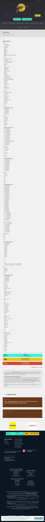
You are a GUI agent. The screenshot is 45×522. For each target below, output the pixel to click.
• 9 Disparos (6, 109)
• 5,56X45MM (6, 327)
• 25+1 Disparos (7, 142)
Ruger (13, 504)
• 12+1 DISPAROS (7, 130)
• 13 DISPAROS (6, 194)
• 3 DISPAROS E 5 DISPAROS (9, 141)
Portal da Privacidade (15, 519)
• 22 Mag (5, 101)
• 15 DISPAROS (6, 191)
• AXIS (5, 49)
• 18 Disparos (6, 231)
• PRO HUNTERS (7, 70)
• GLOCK (5, 63)
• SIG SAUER (6, 77)
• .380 (5, 182)
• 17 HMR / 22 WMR (7, 342)
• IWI (4, 66)
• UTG (5, 85)
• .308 (5, 330)
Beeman (14, 498)
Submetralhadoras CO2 (32, 496)
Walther (29, 497)
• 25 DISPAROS (6, 132)
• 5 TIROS (5, 256)
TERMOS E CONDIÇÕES (18, 442)
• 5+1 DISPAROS (7, 128)
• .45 (4, 177)
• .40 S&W (5, 295)
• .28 (4, 236)
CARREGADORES (6, 332)
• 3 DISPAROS (6, 205)
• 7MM (5, 337)
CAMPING (41, 23)
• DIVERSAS (6, 60)
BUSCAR (37, 15)
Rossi (27, 497)
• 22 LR (5, 348)
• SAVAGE (5, 74)
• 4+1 (4, 262)
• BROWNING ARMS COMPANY (10, 55)
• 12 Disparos (6, 229)
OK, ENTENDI (39, 518)
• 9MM (5, 319)
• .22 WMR (6, 118)
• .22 (4, 181)
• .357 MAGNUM (7, 316)
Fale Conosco (39, 1)
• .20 (4, 235)
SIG (17, 498)
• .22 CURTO (6, 285)
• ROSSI (5, 72)
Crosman (8, 498)
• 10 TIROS (6, 245)
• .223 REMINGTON (7, 291)
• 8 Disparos (6, 110)
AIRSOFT (37, 23)
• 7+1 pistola (6, 226)
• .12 (4, 240)
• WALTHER (6, 86)
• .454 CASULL (6, 98)
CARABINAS (5, 146)
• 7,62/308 (5, 268)
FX (19, 498)
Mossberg (34, 504)
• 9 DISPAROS (6, 167)
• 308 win (6, 270)
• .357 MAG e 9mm (7, 99)
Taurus (17, 503)
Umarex (28, 498)
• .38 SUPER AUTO (7, 293)
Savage (29, 504)
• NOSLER (5, 69)
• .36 (4, 104)
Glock (32, 503)
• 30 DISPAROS (6, 281)
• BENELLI (6, 50)
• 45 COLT (5, 94)
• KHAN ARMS (6, 67)
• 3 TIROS (5, 252)
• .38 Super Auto (7, 288)
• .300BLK (5, 269)
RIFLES (4, 115)
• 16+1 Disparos (7, 225)
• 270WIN (5, 335)
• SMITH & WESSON (7, 78)
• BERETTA (6, 51)
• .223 (4, 325)
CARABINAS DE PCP (12, 23)
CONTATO (6, 441)
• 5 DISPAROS (6, 136)
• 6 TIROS (5, 250)
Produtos (8, 34)
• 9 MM (5, 176)
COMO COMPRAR (17, 445)
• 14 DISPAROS (6, 192)
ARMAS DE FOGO (5, 23)
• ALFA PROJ (6, 44)
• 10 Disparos (6, 228)
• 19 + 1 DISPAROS (7, 212)
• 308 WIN (6, 120)
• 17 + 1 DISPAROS (7, 137)
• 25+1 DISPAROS (7, 185)
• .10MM (5, 284)
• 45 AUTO (5, 349)
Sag (24, 497)
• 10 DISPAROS (6, 138)
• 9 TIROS (5, 246)
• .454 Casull (6, 308)
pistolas (13, 502)
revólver (16, 502)
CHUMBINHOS (20, 27)
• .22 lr (5, 125)
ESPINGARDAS (6, 233)
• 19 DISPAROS (6, 186)
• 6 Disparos (6, 112)
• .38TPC (5, 174)
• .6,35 (5, 180)
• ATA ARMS (6, 47)
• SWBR (5, 81)
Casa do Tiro (11, 394)
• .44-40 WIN (6, 305)
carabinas (23, 502)
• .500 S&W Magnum (8, 92)
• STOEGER (6, 80)
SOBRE (5, 440)
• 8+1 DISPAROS (7, 162)
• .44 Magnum (6, 311)
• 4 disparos (6, 278)
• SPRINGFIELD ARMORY (9, 79)
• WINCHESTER (7, 87)
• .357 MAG (6, 102)
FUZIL (4, 266)
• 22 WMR (5, 343)
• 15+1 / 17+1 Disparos (8, 223)
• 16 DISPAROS (6, 190)
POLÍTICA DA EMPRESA (18, 440)
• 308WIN (5, 338)
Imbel (10, 504)
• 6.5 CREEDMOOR (7, 334)
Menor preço (40, 367)
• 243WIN (5, 341)
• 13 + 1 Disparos (7, 222)
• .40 (4, 154)
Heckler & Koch (34, 497)
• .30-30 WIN (6, 117)
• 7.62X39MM (6, 324)
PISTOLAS (5, 172)
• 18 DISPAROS (6, 188)
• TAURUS (5, 83)
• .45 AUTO (6, 310)
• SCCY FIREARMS (7, 75)
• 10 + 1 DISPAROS (7, 133)
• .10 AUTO (6, 175)
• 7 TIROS (5, 249)
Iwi (15, 504)
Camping (31, 508)
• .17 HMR (5, 124)
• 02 (4, 257)
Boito (27, 504)
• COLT (5, 57)
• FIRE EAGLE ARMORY (8, 61)
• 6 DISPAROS (6, 201)
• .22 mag (5, 123)
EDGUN (12, 34)
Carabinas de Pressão (13, 492)
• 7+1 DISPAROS (7, 243)
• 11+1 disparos (7, 224)
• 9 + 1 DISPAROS (7, 139)
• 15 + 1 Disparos (7, 131)
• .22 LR (5, 103)
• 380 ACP (5, 346)
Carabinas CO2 (23, 496)
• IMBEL (5, 64)
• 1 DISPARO (6, 207)
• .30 (4, 290)
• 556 (4, 122)
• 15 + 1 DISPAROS (7, 218)
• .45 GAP (5, 302)
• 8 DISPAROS (6, 163)
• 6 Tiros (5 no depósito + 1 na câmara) (12, 265)
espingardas (27, 502)
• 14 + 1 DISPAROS (7, 214)
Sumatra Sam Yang (24, 499)
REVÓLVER (5, 91)
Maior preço (34, 367)
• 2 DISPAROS (6, 206)
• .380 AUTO (6, 93)
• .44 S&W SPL (6, 304)
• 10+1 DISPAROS (7, 160)
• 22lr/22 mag (6, 96)
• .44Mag (5, 97)
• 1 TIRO (5, 255)
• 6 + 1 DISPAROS (7, 216)
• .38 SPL (5, 105)
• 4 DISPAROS (6, 143)
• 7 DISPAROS (6, 200)
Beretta (26, 503)
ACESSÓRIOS (25, 27)
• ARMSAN (6, 46)
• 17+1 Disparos (7, 230)
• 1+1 (4, 260)
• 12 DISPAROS (6, 169)
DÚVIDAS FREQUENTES (18, 439)
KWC (12, 498)
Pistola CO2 (18, 496)
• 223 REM (5, 119)
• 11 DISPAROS (6, 196)
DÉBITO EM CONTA (17, 447)
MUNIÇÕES (5, 283)
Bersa (36, 503)
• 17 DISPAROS (6, 189)
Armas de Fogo (30, 491)
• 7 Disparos (6, 111)
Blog (5, 394)
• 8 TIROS (5, 248)
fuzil (31, 502)
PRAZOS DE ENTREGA (18, 446)
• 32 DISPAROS (6, 164)
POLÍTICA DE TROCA (17, 441)
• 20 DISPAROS (6, 165)
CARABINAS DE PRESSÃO (20, 23)
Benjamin (36, 498)
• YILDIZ (5, 89)
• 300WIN (5, 336)
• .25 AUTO (5, 323)
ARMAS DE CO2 (27, 23)
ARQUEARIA (33, 23)
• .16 (4, 301)
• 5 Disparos (6, 113)
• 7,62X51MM (6, 306)
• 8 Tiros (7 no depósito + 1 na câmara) (12, 263)
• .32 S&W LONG (7, 294)
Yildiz (34, 503)
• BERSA (5, 52)
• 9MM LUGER (6, 299)
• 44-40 (5, 155)
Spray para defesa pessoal (12, 507)
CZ (21, 503)
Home (4, 34)
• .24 (4, 297)
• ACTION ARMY (7, 45)
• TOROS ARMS (6, 84)
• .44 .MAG (5, 150)
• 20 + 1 (5, 220)
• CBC (5, 56)
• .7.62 (5, 272)
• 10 (4, 258)
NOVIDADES (6, 442)
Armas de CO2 (20, 492)
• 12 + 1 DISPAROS (7, 213)
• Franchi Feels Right (7, 62)
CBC (20, 503)
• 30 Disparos (6, 144)
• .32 (4, 238)
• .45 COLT (5, 307)
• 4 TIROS (5, 251)
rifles (20, 502)
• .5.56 (5, 273)
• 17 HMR (5, 345)
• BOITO (5, 53)
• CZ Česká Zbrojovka (8, 58)
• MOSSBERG (6, 68)
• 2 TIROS (5, 254)
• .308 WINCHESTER (8, 318)
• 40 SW (5, 347)
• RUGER (5, 73)
